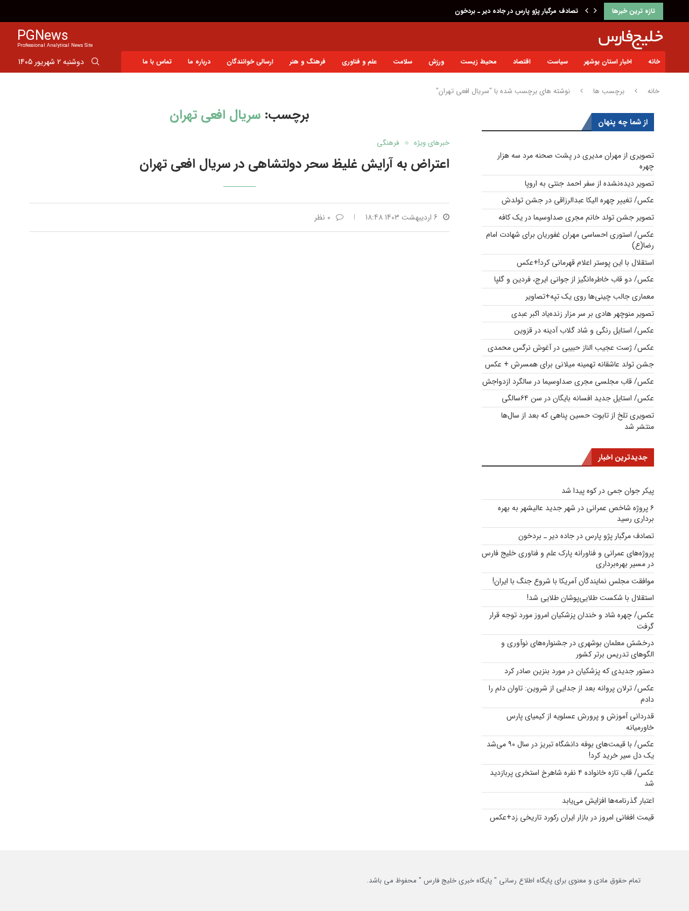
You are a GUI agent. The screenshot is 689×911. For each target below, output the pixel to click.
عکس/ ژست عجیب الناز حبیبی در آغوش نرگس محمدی (571, 348)
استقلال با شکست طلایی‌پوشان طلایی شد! (590, 598)
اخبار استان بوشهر (608, 62)
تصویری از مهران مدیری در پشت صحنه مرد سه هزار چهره (575, 161)
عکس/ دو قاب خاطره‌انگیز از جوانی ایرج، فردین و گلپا (574, 279)
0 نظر (322, 217)
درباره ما (199, 62)
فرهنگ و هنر (308, 62)
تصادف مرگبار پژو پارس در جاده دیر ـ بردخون (516, 11)
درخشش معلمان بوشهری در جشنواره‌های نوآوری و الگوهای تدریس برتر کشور (577, 648)
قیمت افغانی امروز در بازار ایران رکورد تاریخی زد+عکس (572, 817)
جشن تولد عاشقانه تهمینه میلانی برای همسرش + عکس (569, 364)
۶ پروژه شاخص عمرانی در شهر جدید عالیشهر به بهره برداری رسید (576, 513)
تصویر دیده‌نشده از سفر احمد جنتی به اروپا (589, 183)
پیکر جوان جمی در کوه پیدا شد (607, 491)
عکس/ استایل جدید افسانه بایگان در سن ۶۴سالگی (578, 398)
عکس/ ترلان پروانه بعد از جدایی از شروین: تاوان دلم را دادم (571, 693)
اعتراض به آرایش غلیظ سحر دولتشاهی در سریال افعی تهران (294, 164)
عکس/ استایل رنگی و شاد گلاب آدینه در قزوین (584, 330)
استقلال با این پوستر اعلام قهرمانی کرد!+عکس (585, 263)
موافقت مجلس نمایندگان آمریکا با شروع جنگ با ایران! (573, 581)
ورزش (436, 62)
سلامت (402, 62)
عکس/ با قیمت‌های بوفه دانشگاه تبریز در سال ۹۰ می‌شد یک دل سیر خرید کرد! (570, 749)
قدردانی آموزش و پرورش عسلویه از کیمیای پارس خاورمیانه (580, 721)
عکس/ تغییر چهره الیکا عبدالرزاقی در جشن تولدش (578, 200)
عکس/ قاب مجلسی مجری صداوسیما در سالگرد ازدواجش (568, 381)
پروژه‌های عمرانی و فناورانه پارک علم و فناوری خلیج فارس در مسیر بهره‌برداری (568, 558)
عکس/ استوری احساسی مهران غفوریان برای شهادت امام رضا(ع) (570, 240)
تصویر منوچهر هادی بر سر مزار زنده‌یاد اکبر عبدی (582, 314)
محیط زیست (478, 62)
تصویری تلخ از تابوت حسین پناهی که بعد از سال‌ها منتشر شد (577, 421)
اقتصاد (522, 62)
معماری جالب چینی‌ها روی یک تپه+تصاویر (589, 296)
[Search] (95, 63)
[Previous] (586, 11)
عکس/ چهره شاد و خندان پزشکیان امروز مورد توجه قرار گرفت (571, 620)
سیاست (557, 62)
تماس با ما (157, 62)
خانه (654, 62)
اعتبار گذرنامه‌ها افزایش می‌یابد (608, 801)
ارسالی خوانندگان (250, 62)
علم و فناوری (359, 62)
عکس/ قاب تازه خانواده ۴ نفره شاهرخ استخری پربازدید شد (572, 778)
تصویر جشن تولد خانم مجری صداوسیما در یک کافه (576, 217)
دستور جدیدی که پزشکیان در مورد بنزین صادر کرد (579, 671)
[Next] (595, 11)
